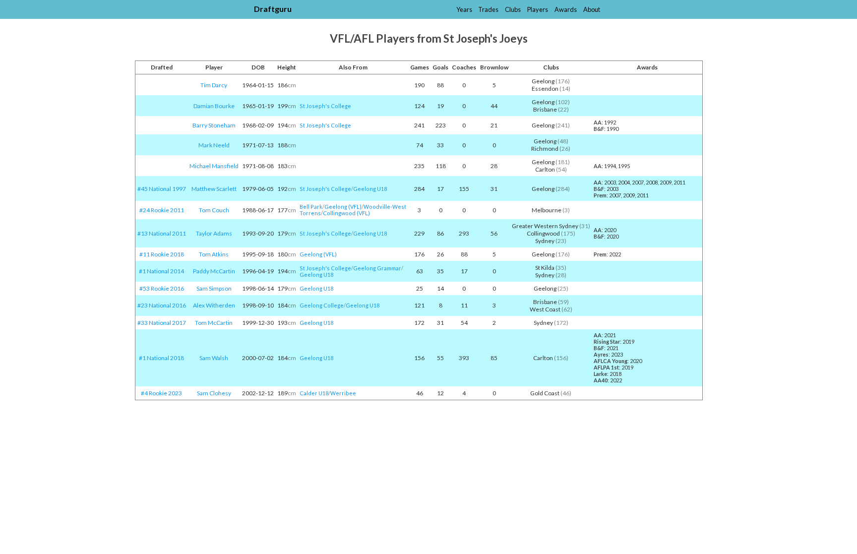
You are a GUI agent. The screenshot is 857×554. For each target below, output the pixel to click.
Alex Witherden (214, 305)
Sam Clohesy (214, 393)
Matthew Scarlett (214, 188)
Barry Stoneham (214, 125)
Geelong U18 (370, 188)
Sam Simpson (214, 288)
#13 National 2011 (161, 233)
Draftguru (273, 8)
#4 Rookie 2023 (161, 393)
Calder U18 (314, 393)
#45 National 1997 (161, 188)
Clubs (513, 9)
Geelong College (322, 305)
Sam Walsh (213, 358)
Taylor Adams (214, 233)
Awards (565, 9)
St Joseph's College (325, 106)
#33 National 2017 (161, 322)
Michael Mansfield (214, 166)
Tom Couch (214, 210)
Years (464, 9)
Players (537, 9)
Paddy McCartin (214, 271)
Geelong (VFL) (343, 206)
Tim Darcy (213, 85)
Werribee (343, 393)
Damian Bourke (214, 106)
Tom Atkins (214, 254)
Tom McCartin (214, 322)
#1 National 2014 (161, 271)
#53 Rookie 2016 (161, 288)
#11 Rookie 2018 (161, 254)
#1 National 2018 (161, 358)
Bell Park (311, 206)
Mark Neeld (214, 145)
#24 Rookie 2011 (161, 210)
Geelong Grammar (377, 268)
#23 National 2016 (161, 305)
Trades (488, 9)
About (591, 9)
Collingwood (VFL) (346, 213)
